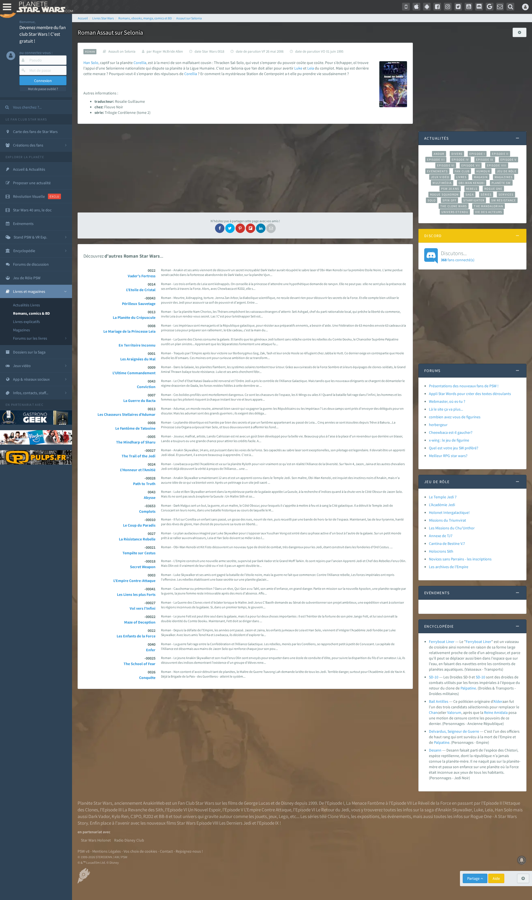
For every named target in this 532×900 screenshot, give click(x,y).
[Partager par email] (271, 228)
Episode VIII (497, 165)
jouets (261, 816)
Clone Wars (338, 816)
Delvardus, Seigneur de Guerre (454, 731)
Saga (470, 194)
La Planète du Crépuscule (134, 317)
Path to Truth (144, 483)
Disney (287, 803)
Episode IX (484, 159)
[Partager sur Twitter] (230, 228)
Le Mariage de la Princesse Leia (129, 331)
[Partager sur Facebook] (219, 228)
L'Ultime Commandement (133, 372)
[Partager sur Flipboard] (250, 228)
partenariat (22, 404)
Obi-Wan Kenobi (471, 183)
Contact (166, 851)
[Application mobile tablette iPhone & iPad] (416, 6)
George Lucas (257, 803)
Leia (310, 68)
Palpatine (468, 688)
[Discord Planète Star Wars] (479, 6)
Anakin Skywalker (455, 810)
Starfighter (473, 200)
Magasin (481, 177)
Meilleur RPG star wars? (448, 455)
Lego (283, 816)
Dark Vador (99, 816)
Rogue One (493, 189)
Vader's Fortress (141, 275)
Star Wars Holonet (96, 840)
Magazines (21, 329)
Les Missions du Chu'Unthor (452, 527)
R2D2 (148, 816)
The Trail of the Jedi (138, 455)
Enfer (150, 649)
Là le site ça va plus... (446, 409)
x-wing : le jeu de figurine (449, 440)
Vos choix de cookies (140, 851)
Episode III (436, 159)
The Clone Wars (453, 206)
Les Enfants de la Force (136, 636)
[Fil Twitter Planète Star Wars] (458, 6)
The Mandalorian (488, 206)
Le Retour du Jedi (332, 810)
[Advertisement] (245, 168)
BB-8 (163, 816)
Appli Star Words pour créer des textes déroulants (470, 393)
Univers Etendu (454, 212)
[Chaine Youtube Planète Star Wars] (468, 6)
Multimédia (442, 183)
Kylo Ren (120, 816)
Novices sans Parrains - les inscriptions (460, 559)
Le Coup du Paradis (139, 525)
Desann (435, 750)
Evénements (437, 171)
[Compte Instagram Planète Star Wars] (448, 6)
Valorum (454, 712)
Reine (488, 712)
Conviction (146, 386)
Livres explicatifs (26, 321)
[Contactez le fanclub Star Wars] (500, 6)
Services (505, 194)
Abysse (149, 497)
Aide (496, 878)
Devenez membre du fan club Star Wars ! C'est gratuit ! (42, 34)
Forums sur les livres (30, 338)
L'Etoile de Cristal (140, 289)
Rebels (472, 189)
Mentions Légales (106, 851)
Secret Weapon (142, 566)
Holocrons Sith (441, 551)
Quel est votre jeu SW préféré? (453, 447)
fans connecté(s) (457, 256)
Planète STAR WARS (43, 7)
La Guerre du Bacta (139, 400)
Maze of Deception (139, 622)
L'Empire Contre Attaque (267, 810)
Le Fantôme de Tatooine (135, 428)
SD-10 (433, 677)
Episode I (477, 154)
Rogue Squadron (444, 194)
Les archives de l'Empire (448, 566)
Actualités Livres (26, 304)
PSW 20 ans (450, 189)
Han (86, 62)
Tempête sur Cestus (138, 552)
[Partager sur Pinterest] (240, 228)
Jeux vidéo (440, 177)
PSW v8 (83, 851)
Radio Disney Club (129, 840)
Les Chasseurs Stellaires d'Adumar (126, 414)
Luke (298, 68)
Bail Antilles (438, 701)
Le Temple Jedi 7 (443, 496)
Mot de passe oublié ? (43, 89)
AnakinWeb (154, 803)
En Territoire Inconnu (137, 345)
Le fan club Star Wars (26, 119)
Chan (433, 712)
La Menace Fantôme (365, 803)
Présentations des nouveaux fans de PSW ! (463, 385)
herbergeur (438, 424)
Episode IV (460, 159)
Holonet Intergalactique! (449, 512)
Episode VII (470, 165)
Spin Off (449, 200)
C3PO (136, 816)
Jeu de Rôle (506, 171)
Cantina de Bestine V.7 (447, 543)
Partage (473, 878)
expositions (368, 816)
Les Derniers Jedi (235, 823)
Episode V (508, 159)
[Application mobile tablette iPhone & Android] (406, 6)
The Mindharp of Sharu (135, 442)
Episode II (500, 154)
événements (399, 816)
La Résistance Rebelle (137, 539)
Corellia (140, 62)
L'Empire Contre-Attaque (134, 580)
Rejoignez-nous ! (189, 851)
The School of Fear (139, 663)
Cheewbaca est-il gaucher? (450, 432)
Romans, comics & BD (31, 313)
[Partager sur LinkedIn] (260, 228)
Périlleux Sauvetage (138, 303)
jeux (273, 816)
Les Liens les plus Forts (136, 594)
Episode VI (445, 165)
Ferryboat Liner (441, 641)
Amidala (501, 712)
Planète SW (501, 183)
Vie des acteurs (488, 212)
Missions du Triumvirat (447, 520)
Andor (439, 154)
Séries (486, 194)
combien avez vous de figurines (454, 416)
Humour (483, 171)
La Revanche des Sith (142, 810)
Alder (497, 701)
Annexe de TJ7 (440, 535)
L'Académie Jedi (442, 504)
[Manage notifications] (521, 860)
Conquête (147, 677)
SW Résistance (503, 200)
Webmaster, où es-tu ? (447, 401)
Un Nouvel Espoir (204, 810)
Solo (94, 62)
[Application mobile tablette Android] (427, 6)
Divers (457, 154)
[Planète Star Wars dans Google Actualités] (489, 6)
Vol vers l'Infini (142, 608)
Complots (147, 511)
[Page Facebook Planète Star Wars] (437, 6)
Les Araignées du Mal (137, 359)
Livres (461, 177)
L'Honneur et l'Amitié (137, 469)
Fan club (462, 171)
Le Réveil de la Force (432, 803)
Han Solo (503, 810)
